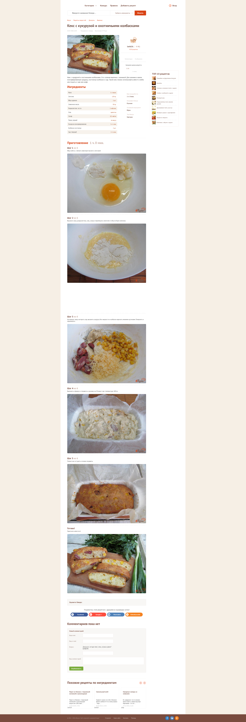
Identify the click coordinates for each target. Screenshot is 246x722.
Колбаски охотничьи (74, 128)
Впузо (69, 20)
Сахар (70, 116)
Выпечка (99, 20)
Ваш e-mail (72, 641)
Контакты (125, 718)
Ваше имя (72, 635)
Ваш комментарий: (75, 659)
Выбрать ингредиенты (122, 13)
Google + (99, 615)
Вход (174, 5)
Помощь (133, 718)
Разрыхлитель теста (74, 108)
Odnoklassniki (135, 615)
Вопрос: (71, 647)
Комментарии (128, 59)
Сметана (71, 96)
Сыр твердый (72, 132)
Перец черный (72, 120)
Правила (114, 5)
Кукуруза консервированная (77, 124)
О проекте (108, 718)
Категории (89, 5)
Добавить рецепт (128, 5)
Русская (129, 103)
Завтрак (130, 117)
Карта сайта (117, 718)
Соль (69, 112)
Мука (69, 92)
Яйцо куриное (72, 100)
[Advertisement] (106, 298)
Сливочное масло (73, 104)
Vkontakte (117, 615)
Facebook (80, 615)
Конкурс (103, 5)
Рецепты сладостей (80, 20)
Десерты (91, 20)
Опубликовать (76, 669)
